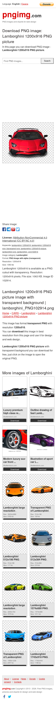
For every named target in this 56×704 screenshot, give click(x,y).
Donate (32, 678)
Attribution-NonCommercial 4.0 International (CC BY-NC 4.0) (24, 239)
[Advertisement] (28, 94)
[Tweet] (18, 229)
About (6, 678)
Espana (24, 3)
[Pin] (13, 229)
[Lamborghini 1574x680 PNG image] (42, 587)
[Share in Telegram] (9, 229)
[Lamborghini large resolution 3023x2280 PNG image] (14, 489)
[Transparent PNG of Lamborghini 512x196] (42, 489)
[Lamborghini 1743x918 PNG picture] (42, 636)
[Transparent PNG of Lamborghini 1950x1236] (14, 636)
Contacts (17, 681)
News (23, 678)
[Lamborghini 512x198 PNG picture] (14, 538)
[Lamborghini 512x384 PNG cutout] (42, 538)
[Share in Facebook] (4, 229)
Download (14, 420)
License (15, 678)
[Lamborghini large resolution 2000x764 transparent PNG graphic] (14, 587)
